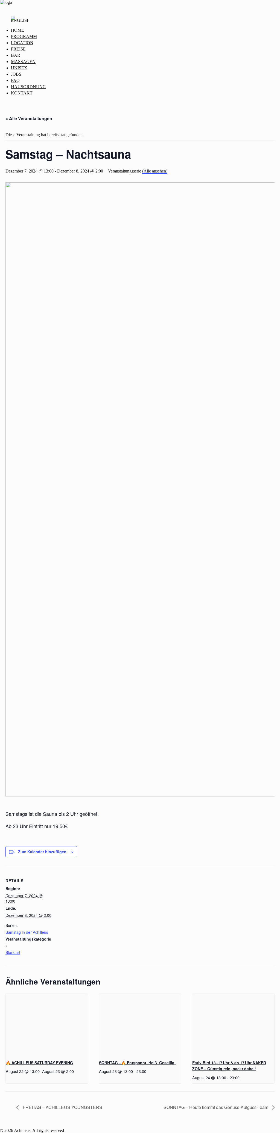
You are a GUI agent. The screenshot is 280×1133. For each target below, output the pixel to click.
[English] (19, 22)
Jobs (16, 74)
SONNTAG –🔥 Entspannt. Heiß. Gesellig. (137, 1062)
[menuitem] (145, 30)
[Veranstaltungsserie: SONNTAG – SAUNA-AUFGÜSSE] (148, 1071)
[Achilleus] (140, 5)
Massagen (23, 61)
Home (17, 30)
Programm (24, 36)
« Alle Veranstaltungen (28, 118)
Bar (15, 55)
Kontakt (22, 93)
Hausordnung (28, 86)
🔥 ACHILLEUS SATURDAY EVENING (39, 1062)
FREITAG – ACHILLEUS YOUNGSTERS (62, 1107)
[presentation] (47, 1024)
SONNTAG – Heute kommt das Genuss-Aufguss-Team (216, 1107)
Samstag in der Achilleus (26, 932)
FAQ (15, 80)
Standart (12, 952)
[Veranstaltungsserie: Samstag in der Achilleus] (76, 1071)
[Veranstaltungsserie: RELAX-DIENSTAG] (241, 1077)
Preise (18, 49)
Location (22, 42)
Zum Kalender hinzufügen (42, 851)
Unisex (19, 68)
